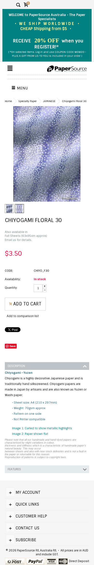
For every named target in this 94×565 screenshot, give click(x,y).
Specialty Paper (27, 101)
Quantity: (11, 288)
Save (13, 346)
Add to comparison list (23, 316)
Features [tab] (14, 469)
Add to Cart (27, 304)
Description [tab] (16, 366)
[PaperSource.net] (67, 69)
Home (8, 101)
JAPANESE (49, 101)
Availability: (13, 279)
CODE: (9, 271)
